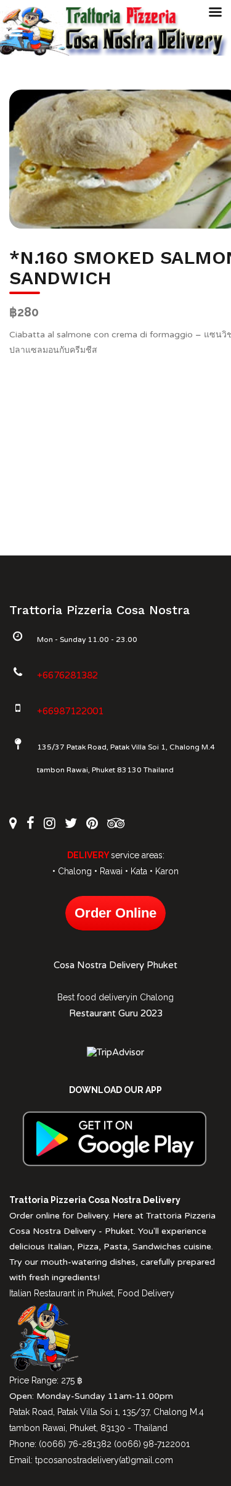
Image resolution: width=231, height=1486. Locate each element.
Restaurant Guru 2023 (116, 1013)
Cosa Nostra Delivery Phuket (115, 965)
